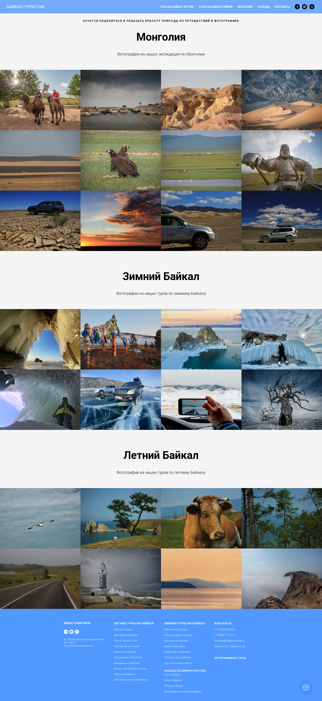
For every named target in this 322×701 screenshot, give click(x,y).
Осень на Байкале (124, 674)
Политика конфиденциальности (78, 646)
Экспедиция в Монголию (128, 657)
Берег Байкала (173, 680)
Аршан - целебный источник (130, 668)
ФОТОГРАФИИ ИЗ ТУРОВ (230, 658)
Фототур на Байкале (176, 640)
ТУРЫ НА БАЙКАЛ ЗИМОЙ (215, 6)
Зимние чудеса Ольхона (178, 635)
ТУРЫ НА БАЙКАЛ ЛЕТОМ (176, 6)
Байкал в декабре (174, 646)
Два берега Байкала (126, 635)
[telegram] (297, 6)
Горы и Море (172, 674)
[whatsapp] (304, 6)
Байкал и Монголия (125, 651)
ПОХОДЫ (264, 6)
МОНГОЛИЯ (245, 6)
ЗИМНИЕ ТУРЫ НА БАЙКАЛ (184, 623)
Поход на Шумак (173, 685)
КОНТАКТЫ (282, 6)
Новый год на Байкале (177, 651)
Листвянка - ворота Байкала (130, 679)
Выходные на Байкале (127, 663)
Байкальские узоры (176, 629)
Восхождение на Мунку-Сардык (182, 691)
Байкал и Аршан (123, 629)
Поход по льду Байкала (177, 657)
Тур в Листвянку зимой (178, 663)
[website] (311, 6)
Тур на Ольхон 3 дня (125, 640)
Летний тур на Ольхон (127, 646)
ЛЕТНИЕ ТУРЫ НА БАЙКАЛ (134, 623)
